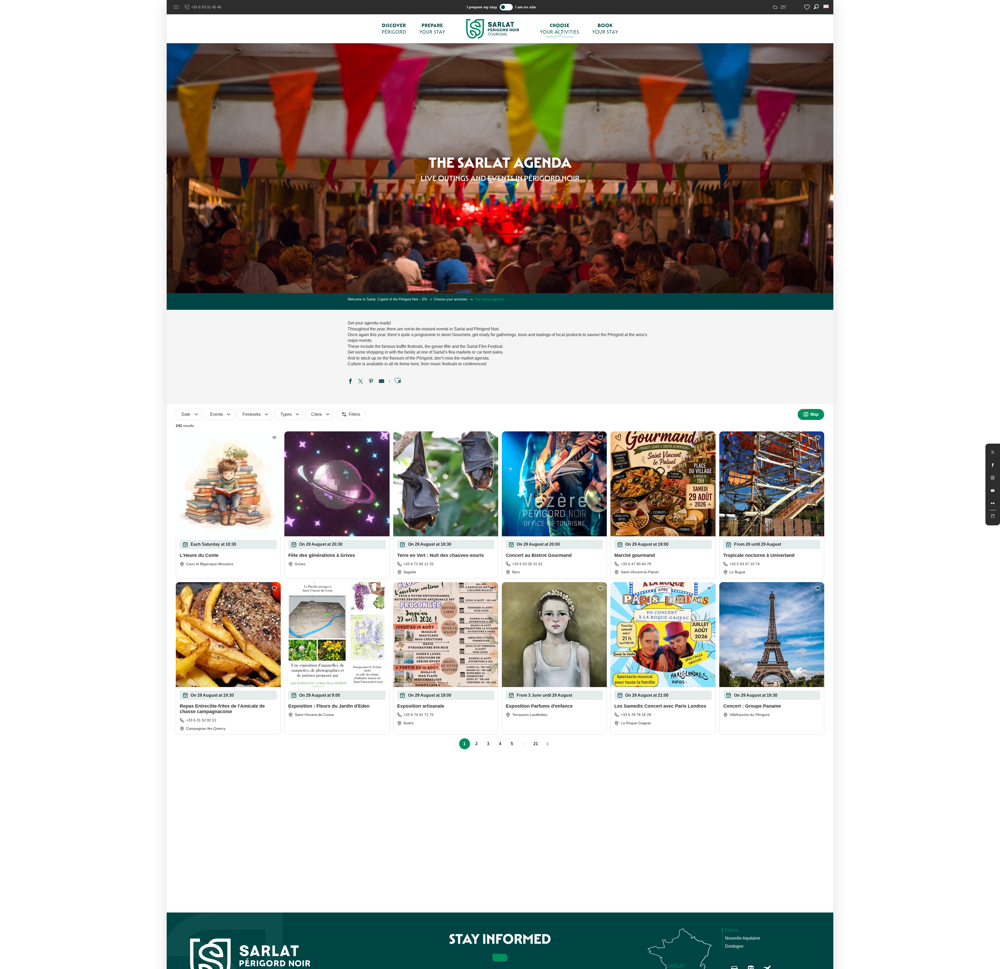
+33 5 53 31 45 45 (206, 7)
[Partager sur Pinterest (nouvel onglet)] (371, 382)
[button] (826, 6)
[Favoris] (807, 7)
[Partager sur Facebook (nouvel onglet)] (350, 382)
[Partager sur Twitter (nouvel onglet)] (360, 382)
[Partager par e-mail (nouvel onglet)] (381, 382)
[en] (826, 6)
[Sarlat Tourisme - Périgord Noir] (492, 29)
